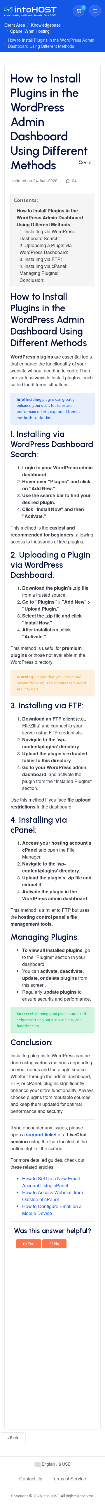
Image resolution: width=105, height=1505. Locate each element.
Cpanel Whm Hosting (30, 31)
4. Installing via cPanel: (43, 266)
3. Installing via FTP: (41, 259)
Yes (30, 1244)
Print (87, 162)
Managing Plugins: (39, 273)
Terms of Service (69, 1478)
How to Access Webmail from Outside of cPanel (52, 1196)
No (56, 1244)
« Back (12, 1438)
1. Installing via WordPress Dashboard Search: (47, 235)
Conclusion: (32, 280)
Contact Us (30, 1478)
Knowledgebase (46, 25)
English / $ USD (56, 1464)
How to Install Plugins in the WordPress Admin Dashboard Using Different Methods (50, 217)
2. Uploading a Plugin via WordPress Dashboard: (46, 249)
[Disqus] (52, 1340)
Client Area (14, 25)
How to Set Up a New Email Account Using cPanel (51, 1182)
